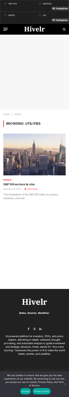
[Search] (64, 29)
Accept (25, 391)
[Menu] (5, 29)
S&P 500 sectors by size (19, 184)
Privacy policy (41, 391)
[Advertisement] (34, 72)
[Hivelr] (34, 29)
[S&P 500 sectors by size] (34, 154)
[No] (64, 384)
